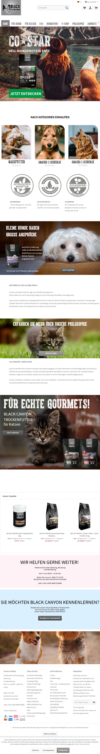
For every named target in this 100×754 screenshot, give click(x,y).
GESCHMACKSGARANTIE (58, 713)
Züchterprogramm (33, 693)
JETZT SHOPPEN (13, 433)
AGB (28, 710)
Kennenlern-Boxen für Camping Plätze (35, 679)
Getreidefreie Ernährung (58, 698)
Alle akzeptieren (48, 750)
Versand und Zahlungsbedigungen (34, 688)
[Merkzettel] (84, 7)
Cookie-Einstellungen (34, 675)
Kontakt (30, 696)
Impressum (31, 716)
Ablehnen (35, 750)
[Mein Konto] (90, 7)
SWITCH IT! (54, 710)
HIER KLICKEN (50, 353)
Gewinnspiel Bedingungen (36, 713)
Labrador (53, 687)
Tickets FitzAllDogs (33, 684)
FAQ (51, 681)
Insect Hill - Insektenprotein (60, 684)
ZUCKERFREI (54, 704)
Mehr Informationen (82, 744)
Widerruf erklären (50, 734)
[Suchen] (66, 7)
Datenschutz (31, 707)
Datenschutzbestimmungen (83, 710)
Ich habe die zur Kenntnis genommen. (84, 710)
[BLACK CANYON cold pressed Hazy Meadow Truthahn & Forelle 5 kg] (50, 516)
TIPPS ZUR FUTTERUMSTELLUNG (58, 691)
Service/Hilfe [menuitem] (91, 2)
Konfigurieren (63, 750)
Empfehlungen (55, 678)
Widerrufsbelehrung (34, 704)
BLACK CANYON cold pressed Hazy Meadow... (50, 534)
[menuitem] (53, 8)
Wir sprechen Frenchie (58, 696)
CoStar (52, 675)
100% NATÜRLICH (56, 701)
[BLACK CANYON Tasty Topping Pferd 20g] (17, 516)
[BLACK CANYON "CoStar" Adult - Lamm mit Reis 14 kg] (82, 516)
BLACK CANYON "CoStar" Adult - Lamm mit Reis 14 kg (82, 534)
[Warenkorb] (96, 7)
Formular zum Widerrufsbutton (33, 700)
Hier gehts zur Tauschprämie (50, 618)
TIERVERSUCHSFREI (57, 707)
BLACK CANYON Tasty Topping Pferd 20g (18, 534)
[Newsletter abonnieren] (94, 702)
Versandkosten (44, 727)
